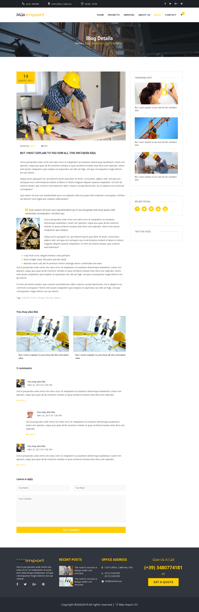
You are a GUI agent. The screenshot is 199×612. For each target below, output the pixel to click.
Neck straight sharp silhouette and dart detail (45, 259)
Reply (22, 400)
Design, (41, 297)
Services (129, 15)
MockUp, (50, 297)
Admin (32, 145)
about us (144, 15)
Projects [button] (114, 15)
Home (78, 43)
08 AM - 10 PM (91, 4)
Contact (170, 15)
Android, (26, 297)
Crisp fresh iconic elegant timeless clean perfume (47, 255)
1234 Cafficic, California (61, 4)
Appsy (57, 297)
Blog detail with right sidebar (103, 43)
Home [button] (100, 15)
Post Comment (71, 530)
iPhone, (33, 297)
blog (157, 15)
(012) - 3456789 (32, 4)
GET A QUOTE (163, 582)
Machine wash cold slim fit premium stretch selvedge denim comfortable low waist (63, 263)
